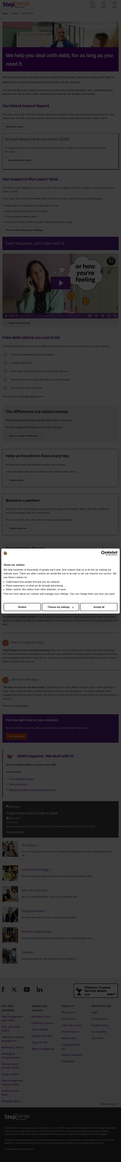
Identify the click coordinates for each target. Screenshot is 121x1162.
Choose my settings (59, 607)
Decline (22, 607)
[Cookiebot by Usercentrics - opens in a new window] (103, 553)
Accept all (98, 607)
